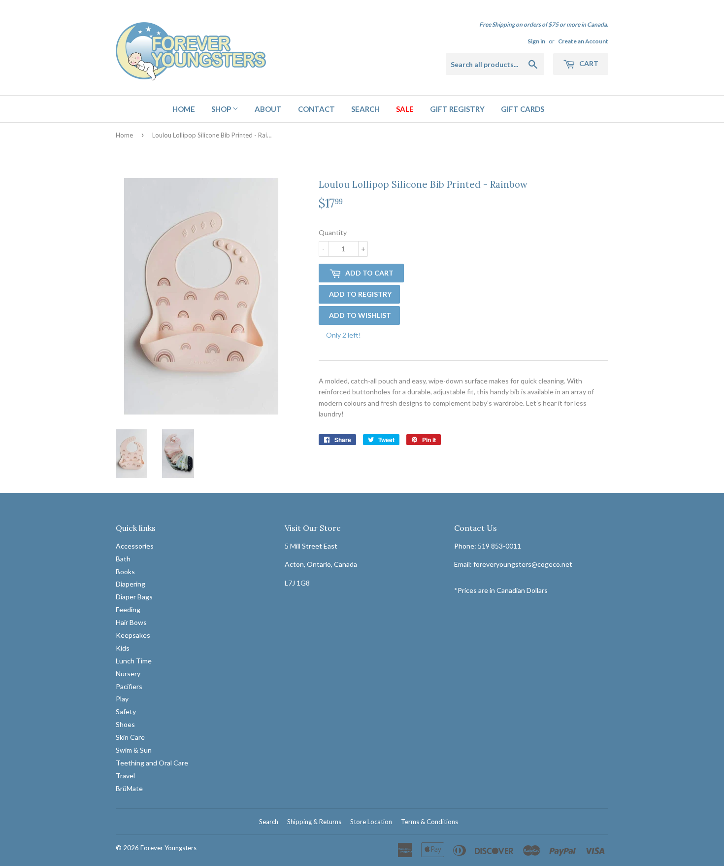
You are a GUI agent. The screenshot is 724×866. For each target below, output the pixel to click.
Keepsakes (133, 635)
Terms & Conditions (429, 822)
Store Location (371, 822)
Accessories (135, 546)
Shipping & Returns (314, 822)
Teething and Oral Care (152, 763)
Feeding (128, 609)
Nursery (128, 673)
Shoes (125, 724)
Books (125, 571)
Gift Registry (457, 108)
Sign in (536, 41)
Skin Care (130, 737)
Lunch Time (134, 661)
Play (122, 698)
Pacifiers (129, 686)
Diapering (130, 584)
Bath (123, 558)
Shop (221, 108)
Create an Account (583, 41)
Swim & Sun (134, 750)
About (268, 108)
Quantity (333, 232)
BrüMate (129, 788)
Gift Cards (522, 108)
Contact (316, 108)
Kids (123, 648)
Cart (588, 63)
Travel (125, 775)
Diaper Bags (134, 596)
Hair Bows (131, 622)
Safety (126, 711)
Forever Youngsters (168, 848)
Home (183, 108)
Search (365, 108)
